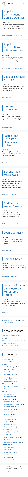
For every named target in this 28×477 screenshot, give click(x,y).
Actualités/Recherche (10, 432)
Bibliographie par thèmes (11, 386)
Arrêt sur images (8, 412)
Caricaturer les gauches (9, 343)
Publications (7, 457)
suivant (11, 322)
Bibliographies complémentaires (13, 389)
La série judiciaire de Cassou (11, 335)
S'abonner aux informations (14, 472)
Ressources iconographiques (12, 442)
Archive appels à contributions (13, 35)
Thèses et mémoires (10, 427)
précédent (6, 320)
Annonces (6, 449)
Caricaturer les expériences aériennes (13, 341)
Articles (4, 364)
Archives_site (6, 359)
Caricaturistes (8, 97)
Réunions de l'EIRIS (9, 396)
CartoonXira (5, 338)
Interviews (7, 417)
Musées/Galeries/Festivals (12, 224)
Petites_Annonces (7, 447)
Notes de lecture (9, 419)
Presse (6, 439)
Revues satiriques (9, 374)
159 (16, 320)
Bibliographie (6, 384)
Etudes (6, 312)
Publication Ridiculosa (10, 455)
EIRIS (10, 4)
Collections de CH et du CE (10, 346)
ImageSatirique (6, 399)
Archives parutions (9, 409)
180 (6, 322)
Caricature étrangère (10, 367)
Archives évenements (10, 163)
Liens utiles (5, 429)
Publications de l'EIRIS (8, 452)
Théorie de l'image (9, 381)
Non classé (5, 444)
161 (23, 320)
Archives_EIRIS (8, 362)
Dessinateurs (7, 369)
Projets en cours (8, 424)
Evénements (7, 414)
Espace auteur (8, 394)
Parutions (6, 422)
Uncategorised (6, 460)
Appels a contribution (10, 401)
